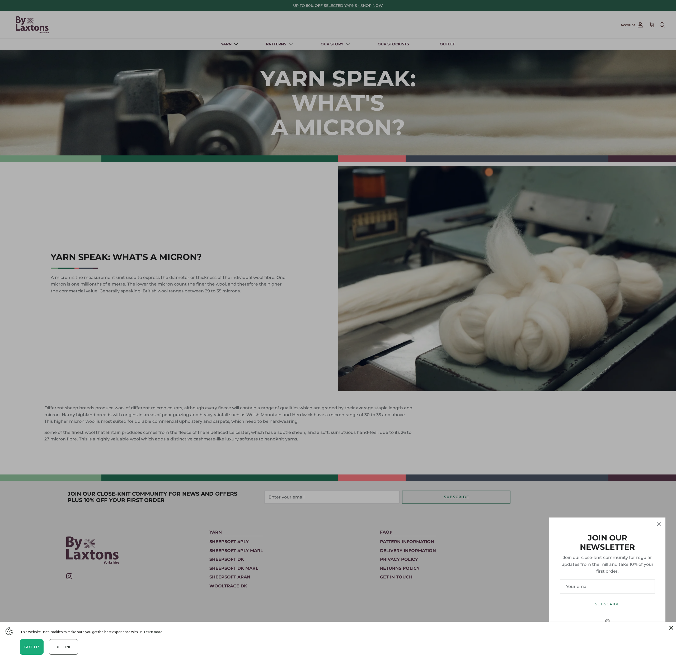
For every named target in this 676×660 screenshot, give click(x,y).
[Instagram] (607, 621)
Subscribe (607, 604)
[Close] (659, 524)
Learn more (153, 631)
